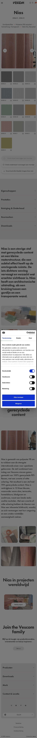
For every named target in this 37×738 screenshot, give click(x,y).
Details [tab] (18, 338)
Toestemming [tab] (6, 338)
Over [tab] (30, 338)
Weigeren (18, 403)
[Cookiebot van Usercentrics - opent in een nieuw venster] (26, 333)
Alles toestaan (18, 397)
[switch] (32, 376)
